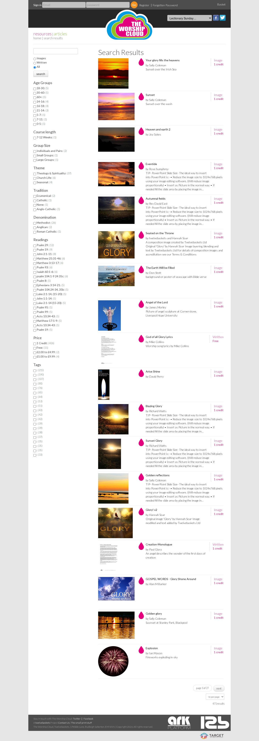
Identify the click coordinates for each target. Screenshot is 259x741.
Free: (42, 347)
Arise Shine (153, 371)
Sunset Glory (154, 440)
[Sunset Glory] (116, 454)
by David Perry (155, 376)
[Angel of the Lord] (116, 315)
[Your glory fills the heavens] (116, 73)
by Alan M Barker (156, 584)
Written (42, 62)
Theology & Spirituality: (54, 173)
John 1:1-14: (46, 298)
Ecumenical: (45, 195)
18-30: (42, 88)
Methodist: (46, 222)
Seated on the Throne (160, 233)
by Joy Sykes (153, 134)
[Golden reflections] (116, 488)
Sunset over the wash (159, 104)
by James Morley (156, 307)
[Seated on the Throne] (116, 246)
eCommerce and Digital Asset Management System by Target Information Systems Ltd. (212, 736)
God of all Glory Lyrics (159, 337)
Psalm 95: (44, 307)
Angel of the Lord (157, 302)
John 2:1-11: (46, 254)
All (38, 66)
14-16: (42, 101)
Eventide (151, 164)
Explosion (152, 648)
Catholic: (44, 200)
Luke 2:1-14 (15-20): (51, 303)
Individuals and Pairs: (51, 150)
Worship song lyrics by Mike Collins (167, 346)
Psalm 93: (44, 267)
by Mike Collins (155, 342)
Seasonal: (44, 182)
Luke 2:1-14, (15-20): (51, 294)
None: (42, 204)
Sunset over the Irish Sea (161, 69)
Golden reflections (158, 475)
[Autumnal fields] (116, 212)
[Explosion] (116, 661)
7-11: (41, 119)
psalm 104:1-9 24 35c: (52, 276)
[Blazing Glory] (116, 419)
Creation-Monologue (159, 544)
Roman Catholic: (48, 231)
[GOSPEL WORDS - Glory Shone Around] (116, 592)
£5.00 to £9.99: (47, 356)
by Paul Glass (154, 549)
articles (60, 33)
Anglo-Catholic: (48, 209)
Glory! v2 (151, 509)
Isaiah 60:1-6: (47, 271)
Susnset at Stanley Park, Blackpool (166, 622)
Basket (221, 4)
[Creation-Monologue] (116, 557)
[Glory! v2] (116, 523)
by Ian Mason (154, 653)
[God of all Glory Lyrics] (116, 350)
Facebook (216, 18)
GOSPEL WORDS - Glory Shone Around (171, 579)
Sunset (150, 94)
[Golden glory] (116, 627)
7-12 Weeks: (46, 137)
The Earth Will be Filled (160, 267)
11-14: (42, 110)
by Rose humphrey (157, 169)
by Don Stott (153, 272)
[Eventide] (116, 177)
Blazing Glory (154, 406)
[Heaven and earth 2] (116, 142)
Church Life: (46, 177)
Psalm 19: (44, 249)
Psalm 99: (44, 311)
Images (41, 58)
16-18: (42, 106)
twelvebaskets (42, 722)
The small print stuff (81, 722)
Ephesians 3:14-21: (50, 285)
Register (144, 5)
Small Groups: (47, 155)
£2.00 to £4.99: (47, 352)
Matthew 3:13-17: (50, 263)
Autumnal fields (156, 198)
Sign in (37, 5)
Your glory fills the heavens (163, 60)
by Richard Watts (156, 411)
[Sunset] (116, 108)
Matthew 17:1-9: (49, 320)
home (37, 38)
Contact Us (64, 722)
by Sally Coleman (156, 65)
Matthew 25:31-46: (50, 258)
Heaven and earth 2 (158, 129)
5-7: (41, 114)
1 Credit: (45, 343)
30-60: (42, 92)
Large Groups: (47, 159)
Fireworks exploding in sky (162, 657)
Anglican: (44, 227)
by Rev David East (157, 203)
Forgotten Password (165, 5)
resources (42, 33)
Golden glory (154, 613)
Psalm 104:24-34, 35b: (52, 289)
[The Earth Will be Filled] (116, 281)
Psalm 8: (43, 280)
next (219, 688)
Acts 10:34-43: (47, 316)
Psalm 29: (45, 245)
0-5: (41, 123)
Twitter (223, 18)
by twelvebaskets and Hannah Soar (167, 238)
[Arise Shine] (116, 384)
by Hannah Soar (155, 515)
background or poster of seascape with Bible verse (176, 276)
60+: (41, 97)
